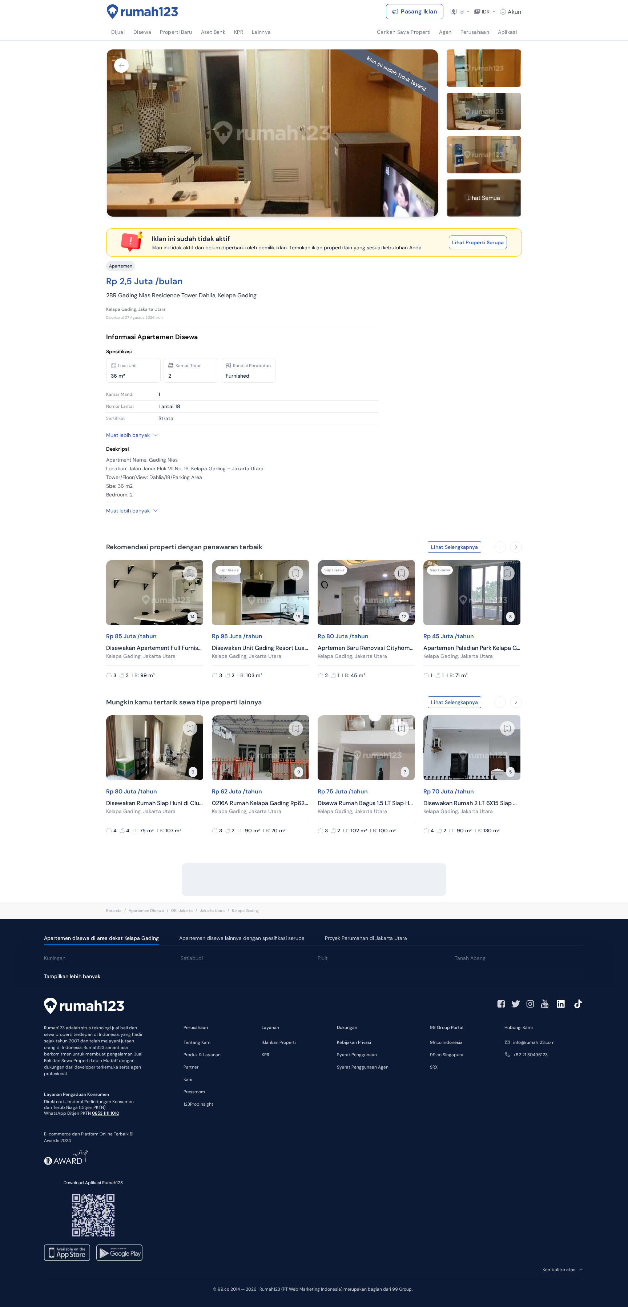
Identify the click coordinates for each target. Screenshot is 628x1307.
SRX (434, 1067)
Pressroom (194, 1092)
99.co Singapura (446, 1055)
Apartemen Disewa (146, 910)
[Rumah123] (142, 11)
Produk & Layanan (202, 1055)
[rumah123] (84, 1007)
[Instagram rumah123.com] (530, 1004)
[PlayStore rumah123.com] (119, 1252)
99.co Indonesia (446, 1042)
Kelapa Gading (245, 910)
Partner (191, 1067)
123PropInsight (198, 1104)
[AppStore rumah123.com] (67, 1252)
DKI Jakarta (182, 910)
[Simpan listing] (190, 573)
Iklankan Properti (279, 1042)
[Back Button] (121, 65)
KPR (265, 1055)
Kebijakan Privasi (354, 1042)
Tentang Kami (198, 1042)
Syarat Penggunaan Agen (363, 1067)
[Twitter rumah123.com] (515, 1004)
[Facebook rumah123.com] (501, 1004)
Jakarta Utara (212, 910)
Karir (188, 1079)
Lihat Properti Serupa (478, 242)
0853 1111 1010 (105, 1113)
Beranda (113, 910)
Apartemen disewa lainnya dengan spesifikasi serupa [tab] (242, 938)
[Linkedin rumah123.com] (561, 1004)
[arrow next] (516, 547)
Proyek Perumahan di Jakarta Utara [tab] (366, 938)
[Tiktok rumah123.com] (578, 1004)
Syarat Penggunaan (357, 1055)
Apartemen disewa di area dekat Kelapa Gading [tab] (101, 938)
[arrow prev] (500, 547)
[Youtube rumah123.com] (544, 1004)
